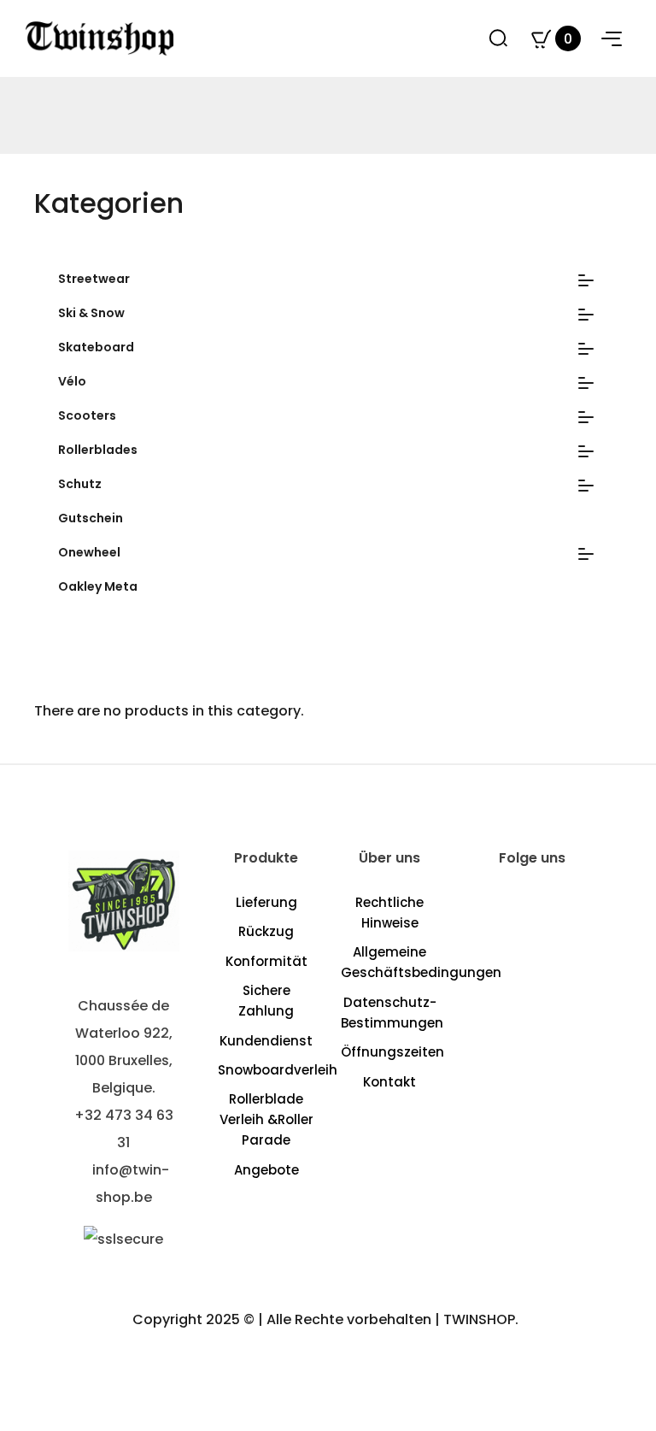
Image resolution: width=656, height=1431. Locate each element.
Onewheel (89, 552)
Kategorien (109, 203)
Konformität (267, 961)
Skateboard (96, 347)
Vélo (72, 381)
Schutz (80, 483)
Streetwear (94, 278)
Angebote (266, 1170)
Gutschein (90, 518)
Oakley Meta (98, 586)
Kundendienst (266, 1041)
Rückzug (266, 931)
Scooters (87, 415)
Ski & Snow (91, 312)
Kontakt (389, 1082)
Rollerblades (98, 449)
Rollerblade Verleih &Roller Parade (266, 1119)
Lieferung (266, 902)
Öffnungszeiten (392, 1052)
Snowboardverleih (277, 1070)
